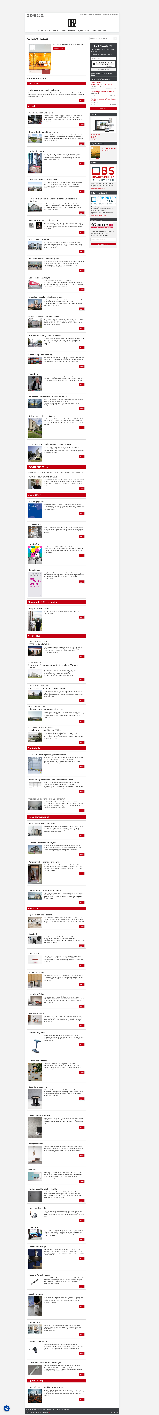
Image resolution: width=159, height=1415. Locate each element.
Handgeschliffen (35, 1143)
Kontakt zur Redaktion (102, 15)
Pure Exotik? (33, 544)
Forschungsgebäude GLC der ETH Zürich (46, 730)
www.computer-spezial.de (99, 215)
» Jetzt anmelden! (103, 69)
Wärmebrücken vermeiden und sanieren (46, 799)
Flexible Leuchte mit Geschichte (42, 1189)
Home (40, 31)
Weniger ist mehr (36, 1013)
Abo (104, 31)
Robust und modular (37, 1208)
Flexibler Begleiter (36, 1032)
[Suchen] (115, 38)
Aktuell (47, 31)
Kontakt (66, 1409)
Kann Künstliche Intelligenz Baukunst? (45, 1387)
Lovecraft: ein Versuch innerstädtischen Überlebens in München (52, 200)
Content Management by (34, 1412)
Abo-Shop (94, 138)
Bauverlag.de (114, 1412)
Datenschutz (50, 1409)
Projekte (80, 31)
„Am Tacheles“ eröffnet (38, 239)
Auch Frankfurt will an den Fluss (42, 179)
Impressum (59, 1409)
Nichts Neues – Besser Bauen (41, 416)
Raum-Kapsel (34, 1322)
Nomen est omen (36, 972)
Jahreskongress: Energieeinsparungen (45, 297)
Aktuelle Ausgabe (96, 134)
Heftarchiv (94, 139)
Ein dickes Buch (35, 524)
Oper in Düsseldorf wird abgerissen (44, 316)
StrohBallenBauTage (37, 151)
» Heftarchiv (105, 150)
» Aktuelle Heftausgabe (109, 148)
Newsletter (29, 1409)
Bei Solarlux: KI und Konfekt (40, 113)
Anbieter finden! (104, 244)
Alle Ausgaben (59, 48)
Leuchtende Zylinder (37, 1061)
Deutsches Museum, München (42, 823)
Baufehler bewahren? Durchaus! (43, 477)
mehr (82, 100)
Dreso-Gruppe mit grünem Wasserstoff (45, 335)
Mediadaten (114, 15)
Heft (87, 31)
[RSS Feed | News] (28, 15)
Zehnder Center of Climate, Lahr (42, 842)
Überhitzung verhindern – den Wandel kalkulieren (50, 779)
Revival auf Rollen (36, 994)
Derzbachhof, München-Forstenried (44, 862)
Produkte (71, 31)
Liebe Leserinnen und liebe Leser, (43, 90)
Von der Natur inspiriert (39, 1115)
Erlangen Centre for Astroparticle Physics (46, 709)
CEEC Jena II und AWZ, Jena (40, 644)
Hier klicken (105, 64)
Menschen (33, 374)
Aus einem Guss (35, 1294)
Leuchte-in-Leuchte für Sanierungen (44, 1362)
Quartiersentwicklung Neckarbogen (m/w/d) (103, 100)
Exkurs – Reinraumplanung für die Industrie (48, 754)
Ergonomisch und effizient (40, 915)
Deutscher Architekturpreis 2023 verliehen (47, 396)
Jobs (99, 31)
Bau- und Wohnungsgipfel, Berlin (43, 220)
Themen (55, 31)
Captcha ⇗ (110, 66)
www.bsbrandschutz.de (98, 189)
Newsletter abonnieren (87, 15)
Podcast (63, 31)
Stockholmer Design (37, 1246)
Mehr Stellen (103, 109)
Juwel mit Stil (34, 953)
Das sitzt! (32, 934)
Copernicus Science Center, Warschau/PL (46, 688)
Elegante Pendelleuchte (39, 1275)
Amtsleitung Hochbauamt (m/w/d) (102, 92)
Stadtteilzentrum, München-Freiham (44, 890)
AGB (44, 1409)
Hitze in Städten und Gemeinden (43, 132)
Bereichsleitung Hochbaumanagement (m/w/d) (101, 83)
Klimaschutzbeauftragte (39, 278)
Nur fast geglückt (36, 501)
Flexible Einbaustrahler (38, 1341)
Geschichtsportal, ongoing (40, 354)
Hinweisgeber (34, 570)
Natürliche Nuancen (37, 1087)
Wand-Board (33, 1169)
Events (93, 31)
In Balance (33, 1227)
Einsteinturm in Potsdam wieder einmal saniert (49, 444)
